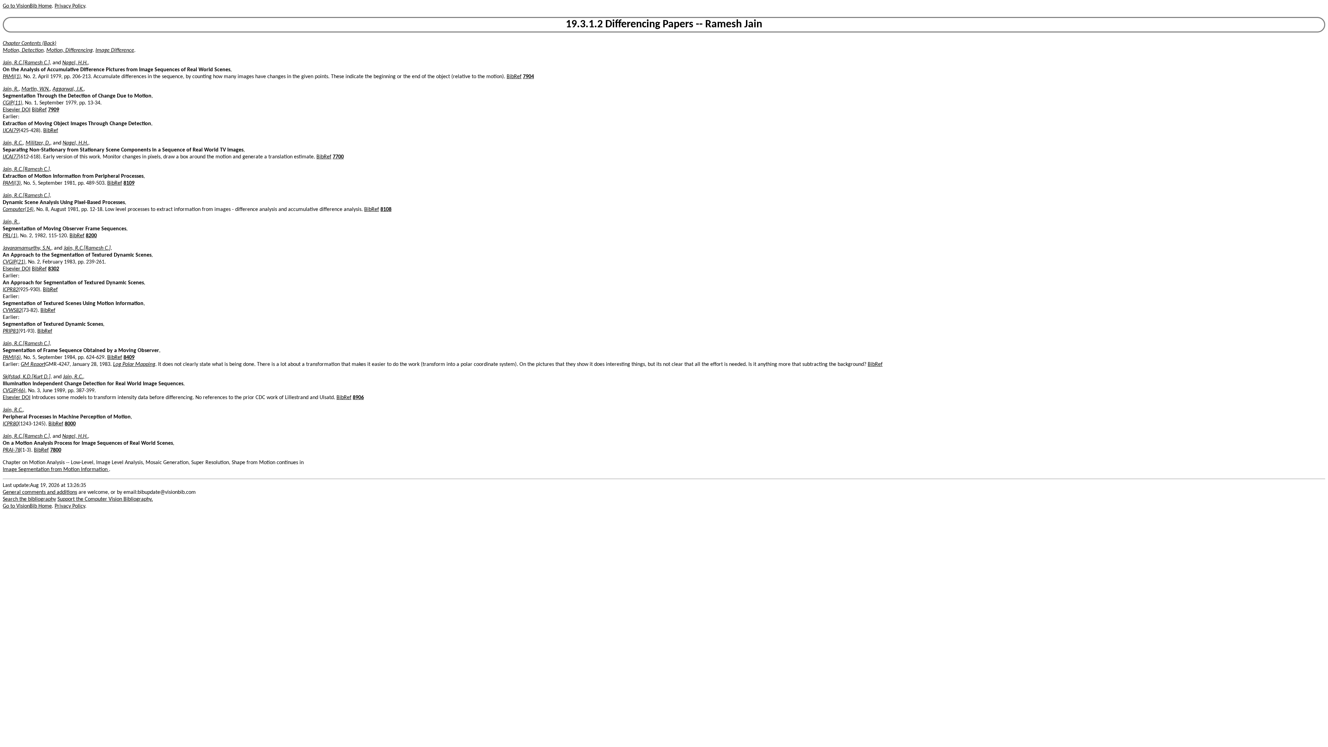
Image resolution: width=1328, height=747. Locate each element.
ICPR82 (10, 290)
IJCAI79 (11, 130)
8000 (70, 424)
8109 (129, 183)
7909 (53, 110)
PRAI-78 (11, 450)
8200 (91, 236)
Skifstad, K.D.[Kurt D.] (26, 377)
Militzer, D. (38, 143)
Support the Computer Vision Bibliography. (105, 499)
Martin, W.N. (35, 89)
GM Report (33, 364)
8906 (358, 397)
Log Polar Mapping (134, 364)
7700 (338, 157)
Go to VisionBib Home (27, 6)
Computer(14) (18, 209)
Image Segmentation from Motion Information (56, 469)
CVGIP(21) (14, 262)
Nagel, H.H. (75, 63)
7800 (55, 450)
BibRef (514, 77)
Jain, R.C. (13, 143)
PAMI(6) (12, 357)
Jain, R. (11, 89)
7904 (528, 77)
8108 (385, 209)
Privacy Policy (70, 6)
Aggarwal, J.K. (68, 89)
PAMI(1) (12, 77)
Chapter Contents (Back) (29, 43)
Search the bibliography (29, 499)
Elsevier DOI (16, 110)
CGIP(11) (12, 103)
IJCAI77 (11, 157)
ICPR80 (10, 424)
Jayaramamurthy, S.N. (27, 248)
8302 (53, 269)
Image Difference (114, 50)
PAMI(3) (12, 183)
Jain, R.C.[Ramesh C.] (26, 63)
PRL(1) (10, 236)
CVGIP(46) (14, 391)
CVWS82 (12, 310)
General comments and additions (40, 492)
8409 (129, 357)
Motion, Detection (23, 50)
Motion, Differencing (69, 50)
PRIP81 (10, 331)
